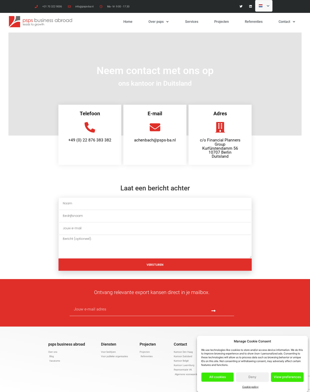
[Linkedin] (250, 6)
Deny (252, 377)
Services (191, 22)
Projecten (221, 22)
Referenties (254, 22)
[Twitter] (241, 6)
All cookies (217, 377)
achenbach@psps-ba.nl (155, 140)
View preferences (287, 377)
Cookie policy (250, 386)
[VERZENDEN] (213, 311)
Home (127, 22)
